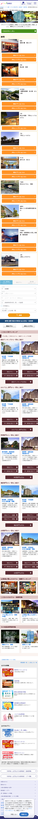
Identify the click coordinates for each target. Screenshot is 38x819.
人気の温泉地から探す (6, 787)
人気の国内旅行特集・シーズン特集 (9, 796)
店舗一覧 (23, 4)
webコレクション (19, 753)
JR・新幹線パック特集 (6, 793)
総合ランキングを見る (19, 382)
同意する (24, 814)
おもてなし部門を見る (19, 430)
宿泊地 (3, 291)
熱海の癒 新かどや (26, 41)
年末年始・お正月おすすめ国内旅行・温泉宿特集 (19, 771)
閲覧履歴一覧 (23, 662)
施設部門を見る (19, 525)
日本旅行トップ (3, 7)
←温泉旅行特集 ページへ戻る (8, 659)
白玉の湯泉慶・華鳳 (8, 500)
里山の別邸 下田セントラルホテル (28, 115)
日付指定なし (6, 306)
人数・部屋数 (4, 308)
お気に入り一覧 (33, 662)
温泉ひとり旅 (26, 644)
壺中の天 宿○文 (25, 158)
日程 (3, 300)
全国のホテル (4, 781)
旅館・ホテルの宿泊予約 (13, 7)
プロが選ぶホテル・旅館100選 (9, 615)
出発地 (3, 286)
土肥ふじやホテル (25, 256)
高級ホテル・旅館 (7, 644)
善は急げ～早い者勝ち (20, 730)
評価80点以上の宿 (9, 587)
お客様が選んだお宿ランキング (29, 615)
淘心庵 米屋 (24, 66)
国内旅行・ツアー (5, 790)
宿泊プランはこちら (19, 55)
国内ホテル (3, 784)
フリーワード (4, 296)
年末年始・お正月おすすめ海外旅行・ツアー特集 (19, 776)
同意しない (14, 814)
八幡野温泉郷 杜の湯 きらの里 (28, 91)
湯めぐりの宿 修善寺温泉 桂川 (28, 208)
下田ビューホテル (25, 134)
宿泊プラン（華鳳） (10, 519)
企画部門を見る (19, 573)
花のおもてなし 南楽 (26, 183)
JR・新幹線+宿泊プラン (10, 375)
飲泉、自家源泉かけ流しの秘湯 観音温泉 (28, 232)
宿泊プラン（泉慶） (10, 515)
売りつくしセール (19, 741)
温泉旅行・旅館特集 (23, 7)
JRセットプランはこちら (19, 59)
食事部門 (27, 587)
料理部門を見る (19, 477)
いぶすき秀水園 (8, 452)
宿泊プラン (10, 372)
